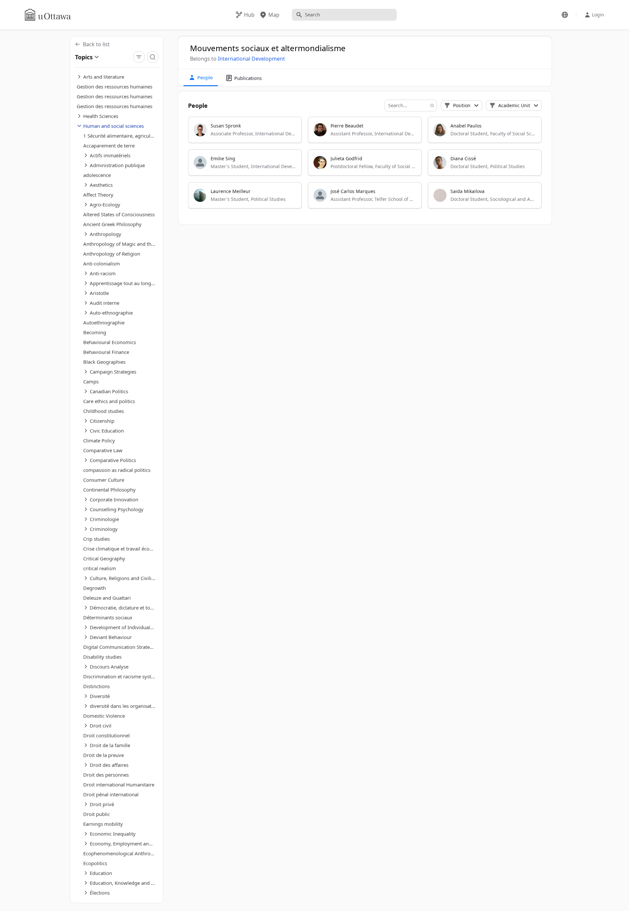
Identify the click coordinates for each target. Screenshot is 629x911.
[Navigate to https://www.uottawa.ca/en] (48, 14)
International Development (251, 58)
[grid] (365, 165)
